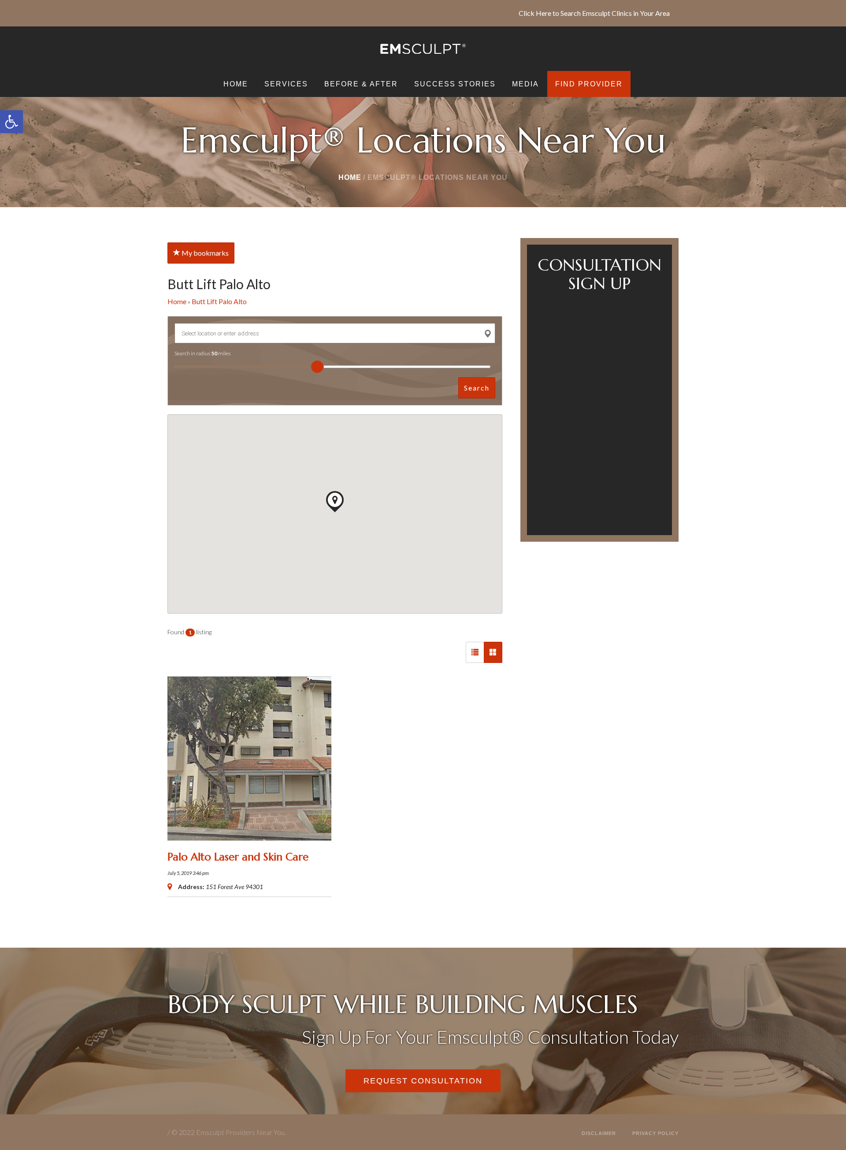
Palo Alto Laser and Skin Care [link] (237, 856)
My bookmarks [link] (204, 253)
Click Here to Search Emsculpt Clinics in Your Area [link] (594, 13)
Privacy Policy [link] (655, 1133)
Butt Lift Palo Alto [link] (219, 301)
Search (477, 387)
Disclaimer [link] (599, 1133)
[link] (11, 121)
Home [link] (349, 177)
